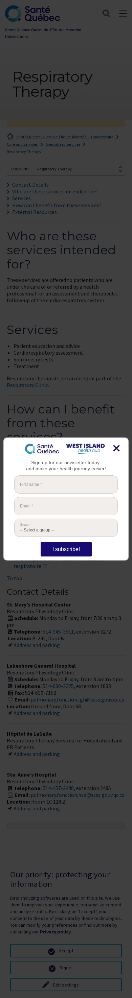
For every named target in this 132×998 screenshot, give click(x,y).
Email (26, 506)
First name (31, 484)
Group (25, 524)
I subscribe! (66, 549)
